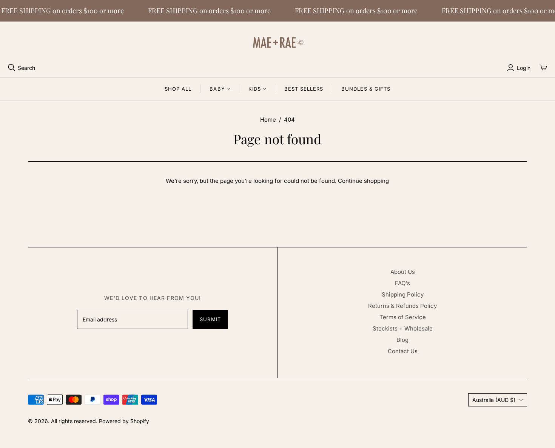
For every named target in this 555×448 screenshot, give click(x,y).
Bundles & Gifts (365, 89)
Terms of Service (402, 317)
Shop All (178, 89)
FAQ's (402, 283)
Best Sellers (303, 89)
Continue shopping (363, 180)
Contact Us (403, 351)
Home (268, 119)
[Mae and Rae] (277, 42)
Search (26, 68)
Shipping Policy (403, 294)
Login (523, 68)
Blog (402, 339)
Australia (493, 400)
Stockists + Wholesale (403, 328)
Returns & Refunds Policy (402, 305)
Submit (210, 319)
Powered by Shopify (124, 421)
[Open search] (11, 67)
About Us (402, 271)
